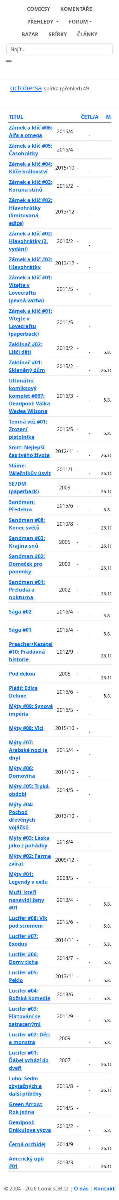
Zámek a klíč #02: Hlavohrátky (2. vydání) (30, 241)
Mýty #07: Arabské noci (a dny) (28, 750)
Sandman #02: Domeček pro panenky (27, 564)
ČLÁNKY (87, 34)
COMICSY (38, 8)
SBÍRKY (58, 34)
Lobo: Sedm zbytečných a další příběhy (25, 1086)
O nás (81, 1188)
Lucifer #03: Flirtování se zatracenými (25, 1016)
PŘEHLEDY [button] (41, 21)
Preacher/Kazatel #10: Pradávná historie (31, 652)
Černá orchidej (27, 1144)
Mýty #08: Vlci (26, 728)
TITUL (16, 116)
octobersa (26, 87)
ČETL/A (89, 116)
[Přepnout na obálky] (56, 100)
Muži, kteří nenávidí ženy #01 (26, 900)
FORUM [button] (78, 21)
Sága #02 (20, 611)
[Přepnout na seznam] (63, 100)
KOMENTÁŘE (76, 8)
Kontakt (104, 1188)
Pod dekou (22, 673)
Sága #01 (20, 629)
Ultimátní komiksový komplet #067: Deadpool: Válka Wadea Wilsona (29, 396)
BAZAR (30, 34)
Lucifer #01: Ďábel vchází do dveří (29, 1060)
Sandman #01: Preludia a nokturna (27, 590)
